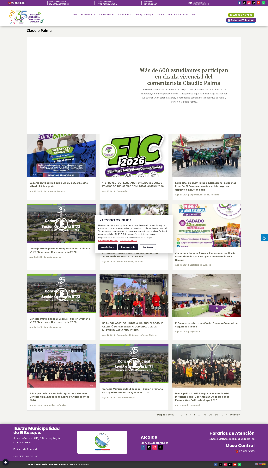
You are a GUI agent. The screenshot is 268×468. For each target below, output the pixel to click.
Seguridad (195, 331)
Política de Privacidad (26, 449)
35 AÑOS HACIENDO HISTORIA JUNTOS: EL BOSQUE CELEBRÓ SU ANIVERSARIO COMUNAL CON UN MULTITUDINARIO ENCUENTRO (132, 327)
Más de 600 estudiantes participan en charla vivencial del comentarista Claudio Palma (183, 76)
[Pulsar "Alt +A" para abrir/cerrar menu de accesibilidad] (264, 237)
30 (216, 414)
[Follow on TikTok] (253, 2)
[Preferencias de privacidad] (6, 462)
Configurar (148, 247)
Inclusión (205, 194)
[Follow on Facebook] (239, 2)
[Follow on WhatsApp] (263, 2)
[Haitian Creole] (260, 463)
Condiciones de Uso (25, 456)
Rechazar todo (128, 247)
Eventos (160, 15)
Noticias (215, 194)
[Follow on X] (244, 2)
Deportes (194, 194)
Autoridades (104, 15)
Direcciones (123, 15)
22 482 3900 (247, 451)
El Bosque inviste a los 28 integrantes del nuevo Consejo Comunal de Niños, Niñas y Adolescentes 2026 (59, 397)
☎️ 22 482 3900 (16, 3)
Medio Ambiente (125, 261)
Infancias (61, 405)
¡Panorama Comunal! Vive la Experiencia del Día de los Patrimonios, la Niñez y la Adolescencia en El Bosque (205, 256)
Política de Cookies (128, 240)
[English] (257, 463)
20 (210, 414)
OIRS (193, 15)
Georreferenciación (178, 15)
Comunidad (122, 191)
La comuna (87, 15)
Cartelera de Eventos (54, 191)
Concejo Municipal (144, 15)
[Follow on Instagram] (249, 2)
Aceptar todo (107, 247)
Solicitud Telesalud (242, 20)
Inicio (75, 15)
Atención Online (243, 15)
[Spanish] (264, 463)
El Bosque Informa (138, 335)
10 (204, 414)
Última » (235, 414)
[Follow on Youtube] (258, 2)
